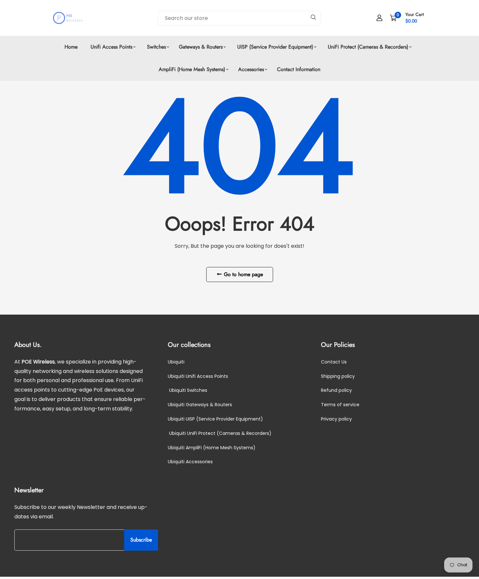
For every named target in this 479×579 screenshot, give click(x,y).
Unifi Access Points (111, 47)
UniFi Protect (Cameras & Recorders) (367, 47)
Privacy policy (336, 419)
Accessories (251, 69)
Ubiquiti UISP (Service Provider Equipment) (215, 419)
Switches (155, 47)
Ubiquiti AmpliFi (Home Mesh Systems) (211, 447)
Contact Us (334, 362)
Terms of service (340, 405)
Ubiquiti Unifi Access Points (198, 376)
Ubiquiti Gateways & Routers (200, 405)
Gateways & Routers (201, 47)
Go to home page (242, 274)
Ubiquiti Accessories (190, 462)
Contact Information (298, 69)
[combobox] (239, 18)
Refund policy (336, 390)
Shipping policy (338, 376)
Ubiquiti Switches (187, 390)
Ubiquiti (176, 362)
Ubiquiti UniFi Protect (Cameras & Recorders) (219, 433)
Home (71, 47)
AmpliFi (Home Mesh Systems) (192, 69)
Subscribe (141, 540)
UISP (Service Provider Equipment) (274, 47)
